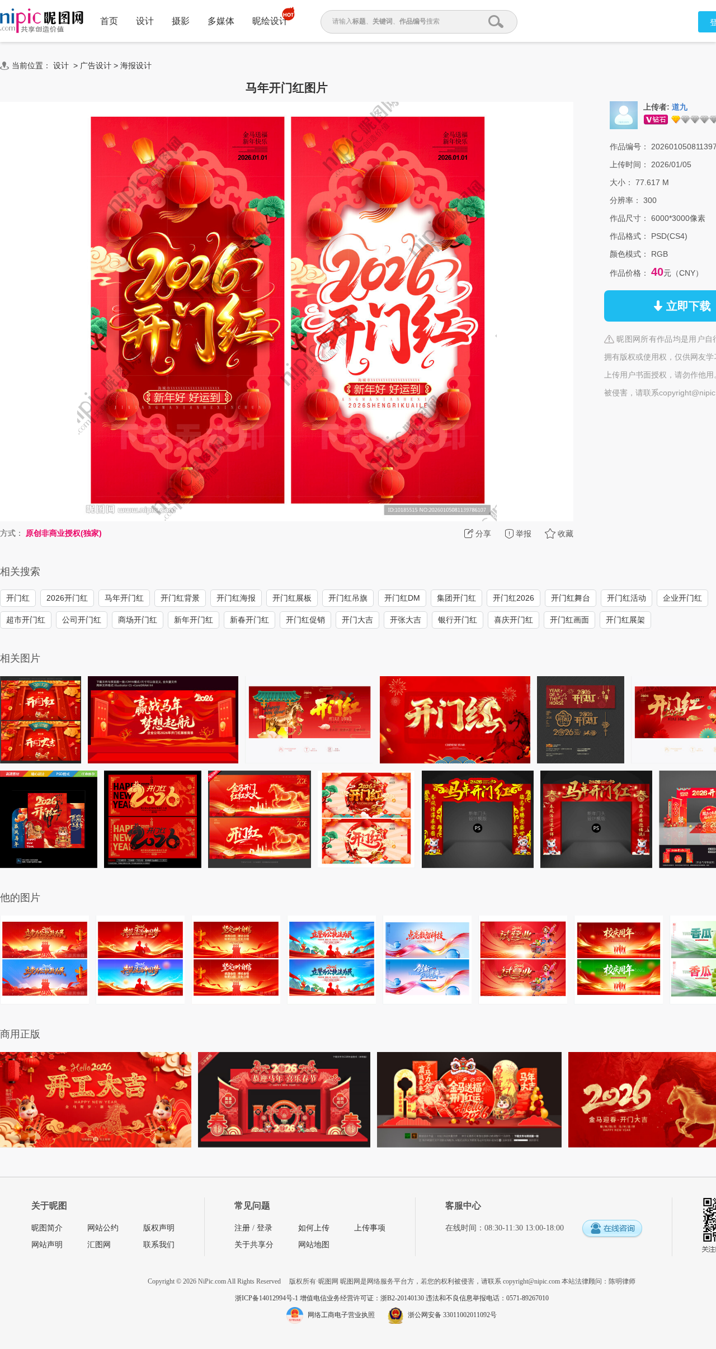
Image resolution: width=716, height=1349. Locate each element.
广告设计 (95, 65)
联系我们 (159, 1244)
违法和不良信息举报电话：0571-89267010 (487, 1298)
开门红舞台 (570, 597)
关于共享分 (254, 1244)
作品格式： (629, 236)
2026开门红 (67, 597)
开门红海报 (236, 597)
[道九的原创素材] (624, 114)
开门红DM (402, 597)
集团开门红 (456, 597)
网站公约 (103, 1228)
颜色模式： (629, 253)
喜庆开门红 (513, 619)
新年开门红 (193, 619)
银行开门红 (457, 619)
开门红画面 (569, 619)
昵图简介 (47, 1228)
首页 (109, 21)
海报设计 (136, 65)
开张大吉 (405, 619)
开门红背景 (180, 597)
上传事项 (369, 1228)
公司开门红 (81, 619)
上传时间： (629, 164)
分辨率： (625, 200)
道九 (679, 107)
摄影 (181, 21)
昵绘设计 (270, 21)
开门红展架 (625, 619)
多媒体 (221, 21)
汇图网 (99, 1244)
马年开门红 (124, 597)
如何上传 (313, 1228)
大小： (621, 182)
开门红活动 (626, 597)
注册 (242, 1228)
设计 (145, 21)
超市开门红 (25, 619)
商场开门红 (137, 619)
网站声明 (47, 1244)
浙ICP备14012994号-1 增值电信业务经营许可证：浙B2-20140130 (330, 1298)
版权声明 (159, 1228)
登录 (264, 1228)
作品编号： (629, 146)
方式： (11, 533)
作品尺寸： (629, 218)
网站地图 (313, 1244)
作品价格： (629, 272)
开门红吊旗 (348, 597)
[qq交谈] (612, 1229)
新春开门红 (249, 619)
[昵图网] (41, 21)
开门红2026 (513, 597)
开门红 (18, 597)
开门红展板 (292, 597)
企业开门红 (682, 597)
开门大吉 (357, 619)
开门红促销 (305, 619)
